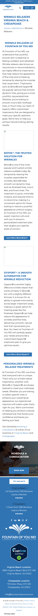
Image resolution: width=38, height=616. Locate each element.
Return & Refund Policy (13, 604)
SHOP (8, 1)
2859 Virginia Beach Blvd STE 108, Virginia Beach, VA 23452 (19, 570)
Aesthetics (17, 28)
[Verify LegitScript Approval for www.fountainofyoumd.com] (19, 561)
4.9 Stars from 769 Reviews (19, 491)
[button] (29, 8)
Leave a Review (19, 494)
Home (7, 28)
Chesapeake (8, 436)
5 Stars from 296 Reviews (19, 507)
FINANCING (19, 3)
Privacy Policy (29, 601)
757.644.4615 (9, 614)
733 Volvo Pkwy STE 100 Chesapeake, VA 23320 (19, 584)
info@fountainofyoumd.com (19, 594)
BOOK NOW (17, 1)
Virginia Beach (21, 433)
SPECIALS (27, 1)
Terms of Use (28, 604)
